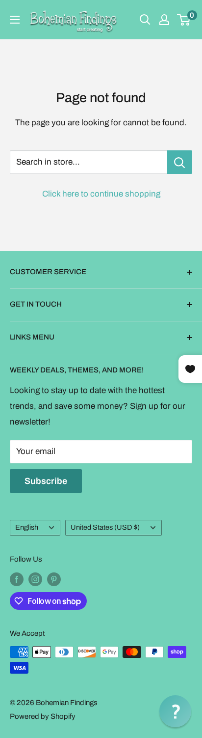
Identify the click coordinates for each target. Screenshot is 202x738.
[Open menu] (15, 20)
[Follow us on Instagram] (35, 579)
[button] (175, 711)
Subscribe (46, 481)
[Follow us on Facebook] (17, 579)
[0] (184, 20)
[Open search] (145, 19)
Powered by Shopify (43, 716)
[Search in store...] (179, 162)
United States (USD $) (105, 527)
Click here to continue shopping (101, 194)
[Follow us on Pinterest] (54, 579)
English (26, 527)
